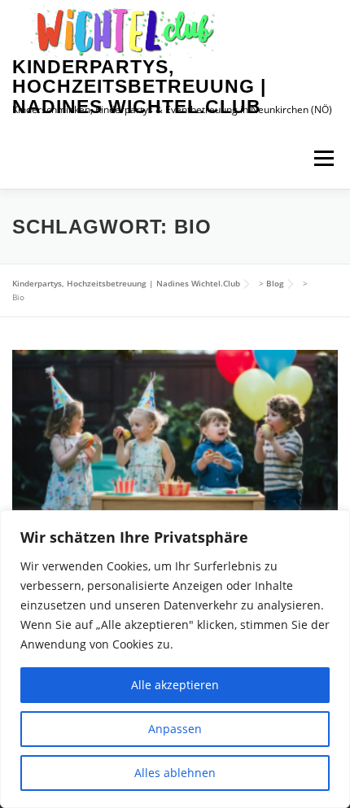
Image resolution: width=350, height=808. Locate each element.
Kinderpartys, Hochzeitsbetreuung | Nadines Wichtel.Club (139, 86)
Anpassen (175, 728)
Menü (322, 158)
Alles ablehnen (175, 772)
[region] (175, 659)
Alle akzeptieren (175, 684)
